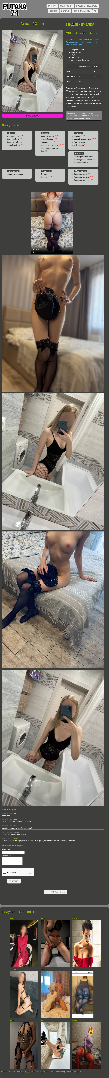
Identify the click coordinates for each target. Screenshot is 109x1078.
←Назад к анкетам (55, 892)
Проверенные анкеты (87, 6)
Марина (75, 1021)
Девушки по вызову (35, 1071)
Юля (74, 970)
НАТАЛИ (76, 919)
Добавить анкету (82, 11)
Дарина (13, 919)
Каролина (13, 970)
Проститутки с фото (73, 1071)
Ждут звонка (66, 6)
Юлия (43, 919)
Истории (65, 11)
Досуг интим (5, 1071)
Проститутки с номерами (54, 1071)
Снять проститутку (19, 1071)
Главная (52, 6)
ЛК (95, 11)
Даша (43, 970)
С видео (53, 11)
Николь (44, 1021)
